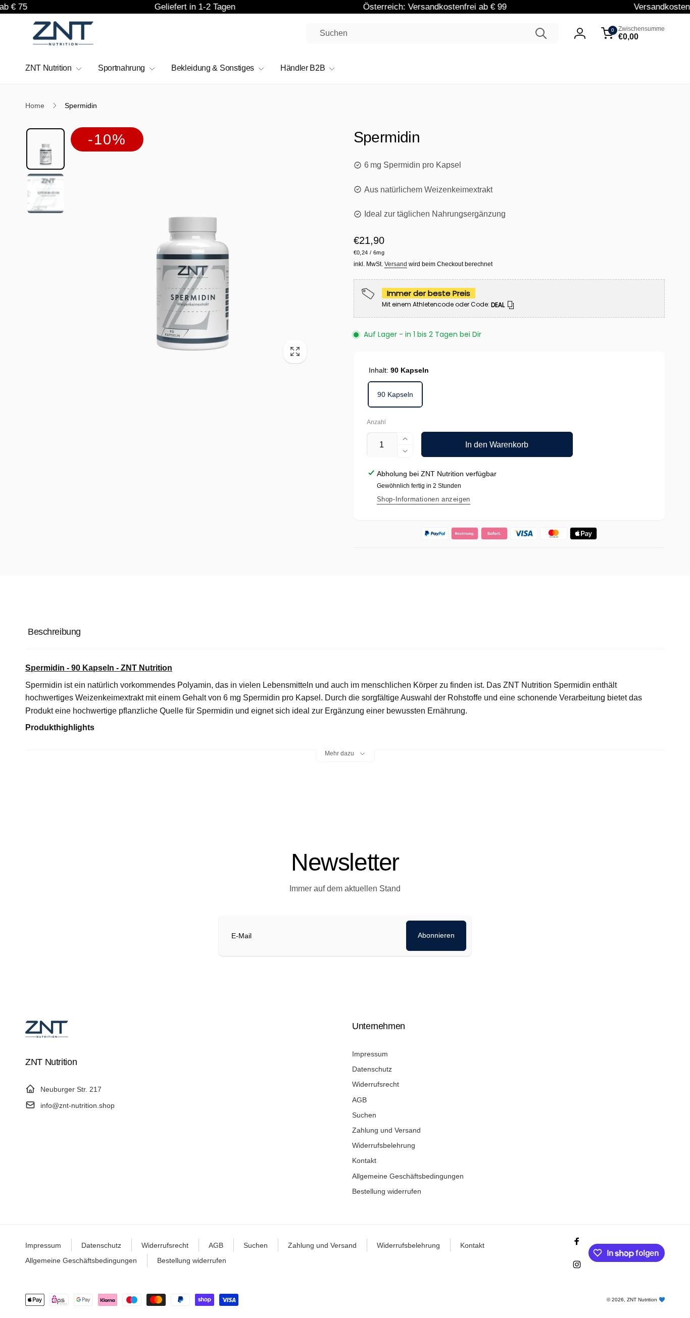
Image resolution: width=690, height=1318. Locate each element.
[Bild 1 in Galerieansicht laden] (45, 149)
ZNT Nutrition (642, 1299)
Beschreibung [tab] (54, 632)
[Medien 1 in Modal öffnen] (192, 248)
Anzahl (376, 422)
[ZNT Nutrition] (46, 1035)
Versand (395, 264)
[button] (633, 33)
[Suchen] (541, 33)
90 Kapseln (395, 394)
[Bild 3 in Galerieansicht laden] (45, 193)
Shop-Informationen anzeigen (423, 499)
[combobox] (432, 33)
